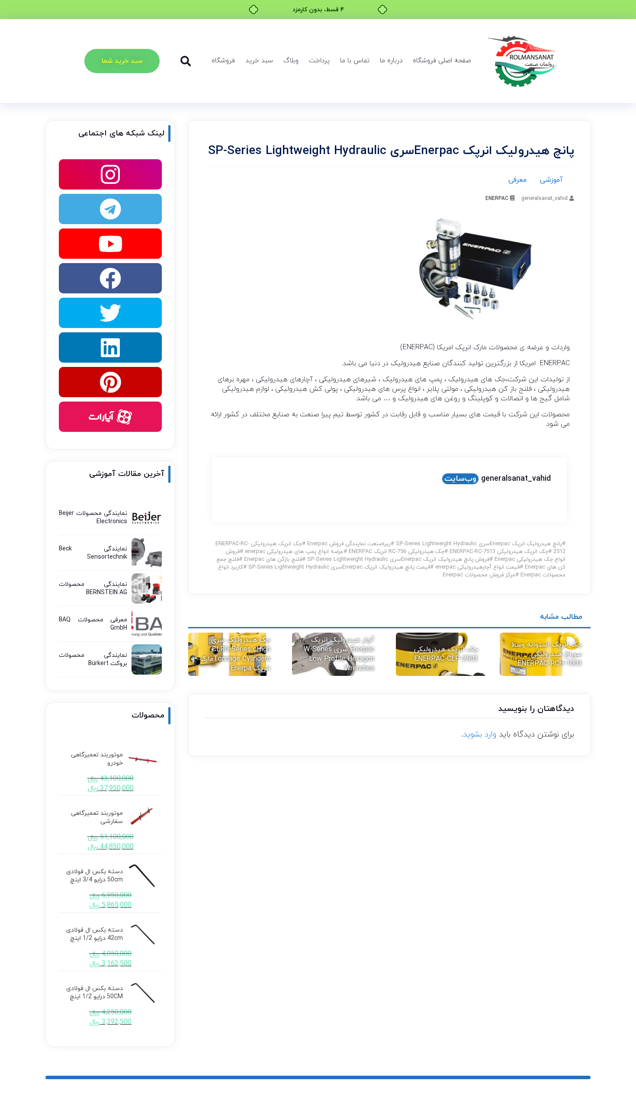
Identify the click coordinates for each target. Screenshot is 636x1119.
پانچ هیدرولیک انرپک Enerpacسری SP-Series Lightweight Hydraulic (479, 544)
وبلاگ (291, 60)
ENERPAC (496, 198)
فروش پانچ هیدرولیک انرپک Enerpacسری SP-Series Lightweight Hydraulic (398, 559)
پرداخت (319, 60)
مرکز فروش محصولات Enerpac (479, 575)
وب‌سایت (460, 478)
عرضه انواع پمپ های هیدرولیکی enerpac (294, 552)
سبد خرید (259, 60)
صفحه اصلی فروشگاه (442, 60)
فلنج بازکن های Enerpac (273, 559)
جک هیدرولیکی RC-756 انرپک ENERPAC (396, 552)
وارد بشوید (479, 734)
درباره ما (391, 60)
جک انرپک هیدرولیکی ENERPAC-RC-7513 (499, 552)
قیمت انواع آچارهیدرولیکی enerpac (477, 567)
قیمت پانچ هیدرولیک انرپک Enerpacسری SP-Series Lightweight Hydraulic (339, 567)
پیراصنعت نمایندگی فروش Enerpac (349, 544)
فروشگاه (223, 60)
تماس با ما (354, 60)
